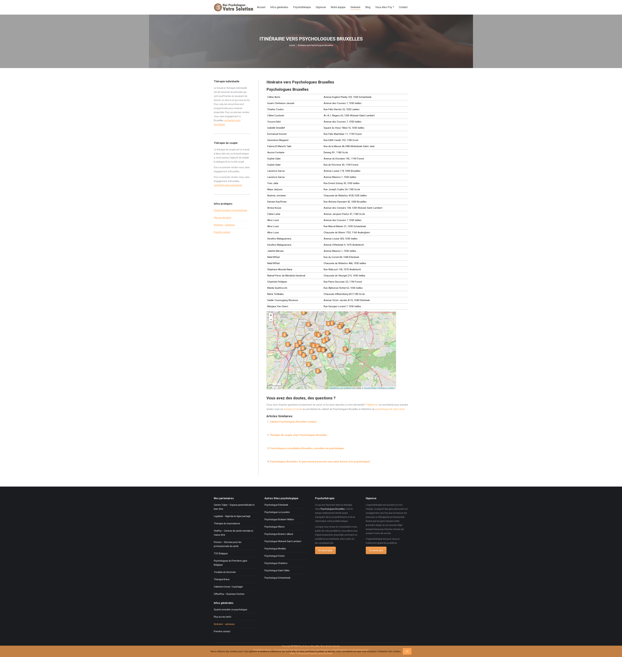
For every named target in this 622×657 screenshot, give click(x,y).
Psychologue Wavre (275, 526)
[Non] (618, 651)
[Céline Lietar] (317, 371)
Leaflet (347, 388)
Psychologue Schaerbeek (277, 577)
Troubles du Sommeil (225, 572)
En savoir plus (325, 550)
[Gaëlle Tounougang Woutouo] (326, 339)
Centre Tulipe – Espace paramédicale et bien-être (234, 507)
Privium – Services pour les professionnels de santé (227, 544)
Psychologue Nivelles (275, 548)
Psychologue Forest (275, 556)
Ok (407, 651)
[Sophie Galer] (300, 353)
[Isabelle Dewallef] (329, 356)
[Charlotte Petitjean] (299, 343)
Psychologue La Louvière (277, 512)
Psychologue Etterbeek (276, 505)
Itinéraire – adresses (224, 225)
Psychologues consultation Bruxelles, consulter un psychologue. (307, 448)
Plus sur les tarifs (222, 217)
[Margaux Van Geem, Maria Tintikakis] (318, 335)
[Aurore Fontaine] (308, 365)
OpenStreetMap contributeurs (375, 388)
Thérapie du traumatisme (227, 523)
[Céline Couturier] (347, 331)
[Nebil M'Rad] (313, 346)
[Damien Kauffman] (308, 325)
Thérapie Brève (222, 579)
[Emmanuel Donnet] (296, 346)
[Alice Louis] (345, 349)
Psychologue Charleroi (276, 563)
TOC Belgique (221, 553)
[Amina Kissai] (339, 327)
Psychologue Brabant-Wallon (279, 519)
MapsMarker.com (336, 388)
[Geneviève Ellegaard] (313, 358)
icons (352, 388)
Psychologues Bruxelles (333, 509)
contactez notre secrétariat (228, 185)
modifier (391, 388)
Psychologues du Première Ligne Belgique (230, 562)
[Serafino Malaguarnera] (319, 350)
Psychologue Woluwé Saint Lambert (283, 541)
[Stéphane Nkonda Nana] (287, 345)
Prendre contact (222, 232)
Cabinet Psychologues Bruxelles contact (293, 421)
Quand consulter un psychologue (230, 210)
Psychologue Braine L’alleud (279, 534)
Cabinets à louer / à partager (228, 586)
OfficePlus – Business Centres (229, 594)
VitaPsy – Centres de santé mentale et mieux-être (233, 532)
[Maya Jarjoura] (311, 352)
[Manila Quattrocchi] (323, 341)
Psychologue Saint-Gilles (277, 570)
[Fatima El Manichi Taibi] (303, 313)
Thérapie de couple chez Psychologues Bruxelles (298, 435)
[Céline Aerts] (331, 323)
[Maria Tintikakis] (303, 355)
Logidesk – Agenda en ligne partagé (232, 516)
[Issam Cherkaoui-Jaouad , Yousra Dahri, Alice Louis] (323, 350)
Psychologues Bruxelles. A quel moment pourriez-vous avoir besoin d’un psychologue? (320, 461)
